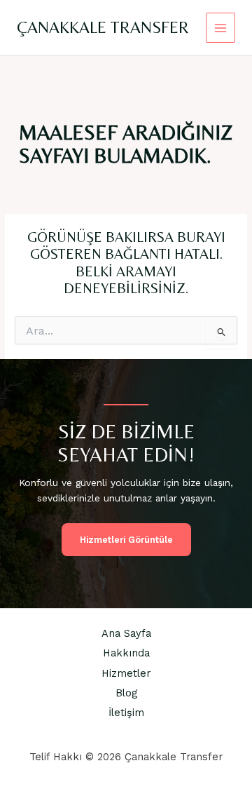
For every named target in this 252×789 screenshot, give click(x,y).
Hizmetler (126, 673)
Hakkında (126, 653)
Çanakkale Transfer (103, 27)
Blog (126, 693)
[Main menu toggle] (221, 28)
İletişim (126, 712)
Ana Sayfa (126, 633)
